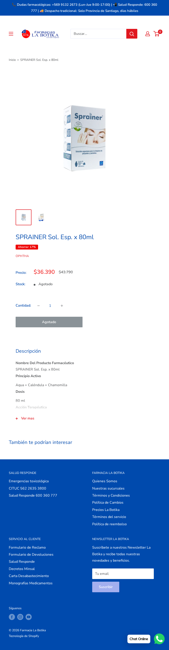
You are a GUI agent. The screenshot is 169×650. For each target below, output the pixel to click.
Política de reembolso (109, 524)
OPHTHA (22, 256)
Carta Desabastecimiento (29, 576)
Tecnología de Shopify (24, 636)
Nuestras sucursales (108, 488)
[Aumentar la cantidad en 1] (61, 305)
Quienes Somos (104, 481)
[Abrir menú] (11, 33)
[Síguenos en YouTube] (29, 617)
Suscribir (106, 587)
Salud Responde (22, 561)
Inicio (12, 60)
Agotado (49, 322)
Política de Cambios (107, 502)
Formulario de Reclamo (27, 547)
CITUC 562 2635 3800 (27, 488)
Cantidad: (23, 305)
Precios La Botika (105, 509)
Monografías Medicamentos (31, 583)
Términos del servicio (109, 516)
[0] (156, 33)
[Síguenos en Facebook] (12, 617)
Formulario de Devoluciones (31, 554)
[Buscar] (131, 34)
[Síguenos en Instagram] (20, 617)
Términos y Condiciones (111, 495)
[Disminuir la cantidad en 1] (38, 305)
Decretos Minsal (22, 568)
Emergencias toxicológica (29, 481)
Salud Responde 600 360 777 (33, 495)
